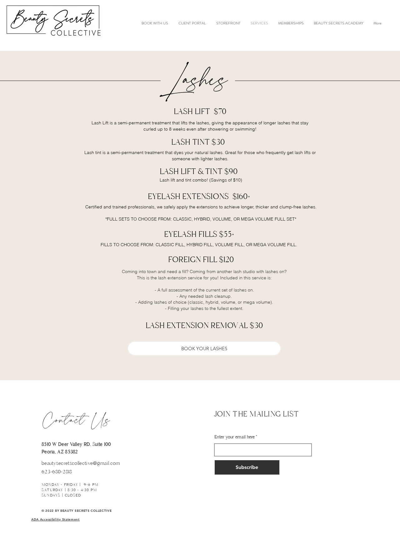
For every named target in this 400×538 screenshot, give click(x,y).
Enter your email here (234, 437)
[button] (55, 519)
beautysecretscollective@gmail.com (81, 463)
